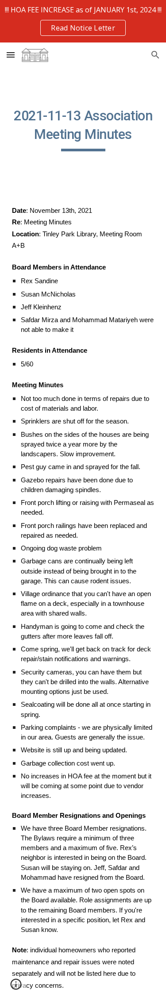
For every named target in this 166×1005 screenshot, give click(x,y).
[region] (83, 21)
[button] (10, 54)
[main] (83, 129)
